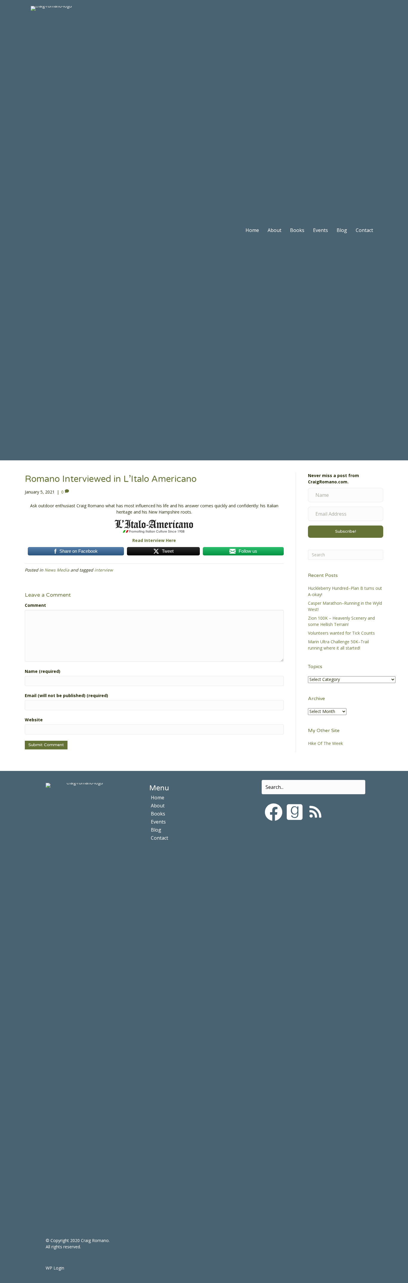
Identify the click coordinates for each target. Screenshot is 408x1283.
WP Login (55, 1268)
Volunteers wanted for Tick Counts (341, 633)
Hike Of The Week (325, 743)
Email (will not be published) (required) (66, 695)
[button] (274, 812)
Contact (364, 230)
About (274, 230)
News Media (57, 570)
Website (34, 720)
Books (297, 230)
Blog (342, 230)
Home (252, 230)
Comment (35, 605)
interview (103, 570)
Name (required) (42, 671)
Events (320, 230)
